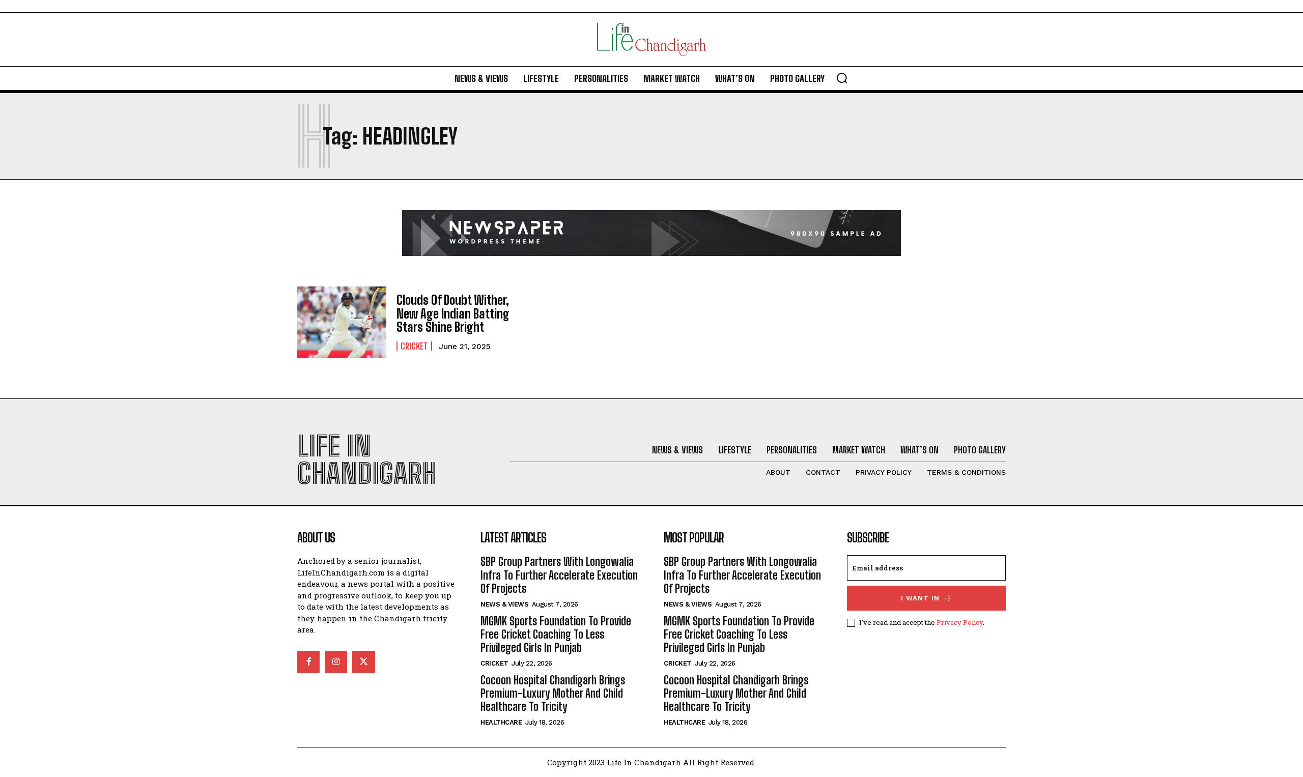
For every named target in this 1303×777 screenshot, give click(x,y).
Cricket (414, 346)
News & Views (504, 604)
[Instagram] (336, 662)
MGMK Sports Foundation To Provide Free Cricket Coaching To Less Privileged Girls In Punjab (555, 634)
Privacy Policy (960, 622)
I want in (920, 598)
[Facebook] (308, 662)
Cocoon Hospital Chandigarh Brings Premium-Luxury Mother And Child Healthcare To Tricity (552, 693)
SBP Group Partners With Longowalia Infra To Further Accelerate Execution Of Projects (559, 575)
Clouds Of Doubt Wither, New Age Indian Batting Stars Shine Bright (452, 313)
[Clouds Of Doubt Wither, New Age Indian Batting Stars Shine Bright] (341, 322)
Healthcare (501, 722)
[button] (842, 78)
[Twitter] (363, 662)
